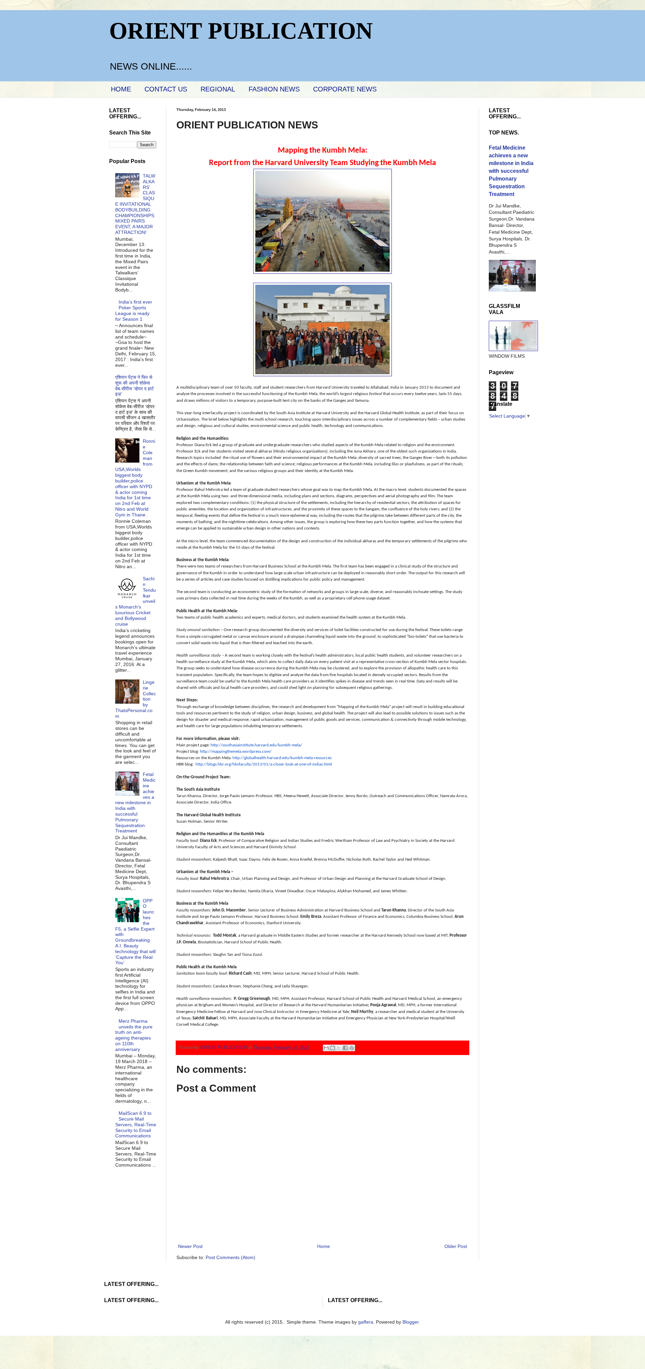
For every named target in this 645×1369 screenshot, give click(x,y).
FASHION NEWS (274, 89)
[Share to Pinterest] (351, 1048)
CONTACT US (165, 89)
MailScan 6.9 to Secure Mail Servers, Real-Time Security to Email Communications (135, 1124)
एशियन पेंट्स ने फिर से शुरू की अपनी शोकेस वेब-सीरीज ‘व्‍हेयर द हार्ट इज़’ (134, 386)
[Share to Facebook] (345, 1048)
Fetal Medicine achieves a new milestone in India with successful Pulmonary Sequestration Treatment (135, 802)
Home (323, 1246)
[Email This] (326, 1048)
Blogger (410, 1322)
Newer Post (190, 1246)
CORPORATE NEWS (345, 89)
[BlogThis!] (332, 1048)
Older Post (455, 1246)
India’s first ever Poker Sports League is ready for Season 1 (134, 310)
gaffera (365, 1322)
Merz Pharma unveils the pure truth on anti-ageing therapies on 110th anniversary (134, 1035)
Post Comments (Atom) (230, 1257)
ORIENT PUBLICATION (241, 31)
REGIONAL (218, 89)
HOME (121, 89)
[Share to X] (339, 1048)
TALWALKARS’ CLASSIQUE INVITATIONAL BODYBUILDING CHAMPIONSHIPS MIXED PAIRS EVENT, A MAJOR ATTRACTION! (135, 204)
